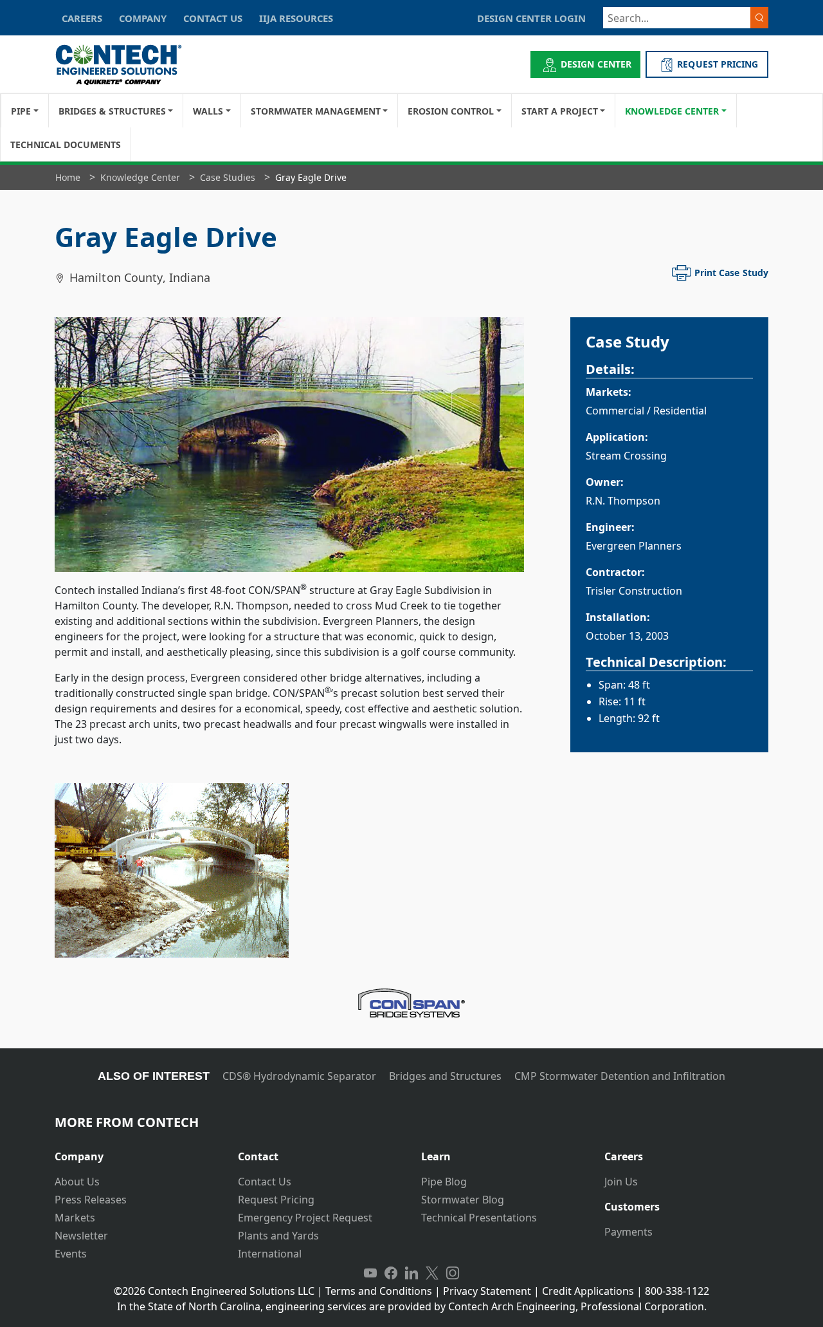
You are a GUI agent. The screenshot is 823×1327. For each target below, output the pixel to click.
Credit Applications (588, 1291)
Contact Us (264, 1181)
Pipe (21, 111)
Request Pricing (276, 1199)
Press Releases (91, 1199)
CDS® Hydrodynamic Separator (299, 1076)
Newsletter (81, 1236)
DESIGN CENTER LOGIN (531, 18)
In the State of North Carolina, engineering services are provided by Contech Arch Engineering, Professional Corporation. (412, 1306)
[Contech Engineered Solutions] (127, 64)
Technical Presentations (479, 1218)
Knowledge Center (672, 111)
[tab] (137, 1151)
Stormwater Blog (462, 1199)
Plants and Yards (278, 1236)
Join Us (621, 1181)
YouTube (370, 1273)
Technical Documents (65, 144)
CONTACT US (212, 18)
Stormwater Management (316, 111)
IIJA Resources (296, 18)
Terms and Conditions (378, 1291)
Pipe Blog (444, 1181)
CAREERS (82, 18)
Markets (75, 1218)
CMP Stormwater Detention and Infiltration (619, 1076)
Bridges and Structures (445, 1076)
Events (71, 1254)
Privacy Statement (487, 1291)
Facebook (391, 1273)
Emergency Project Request (305, 1218)
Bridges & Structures (112, 111)
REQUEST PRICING (717, 64)
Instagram (453, 1273)
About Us (77, 1181)
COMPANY (143, 18)
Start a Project (559, 111)
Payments (628, 1232)
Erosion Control (451, 111)
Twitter (432, 1273)
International (270, 1254)
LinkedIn (411, 1273)
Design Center (596, 64)
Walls (208, 111)
